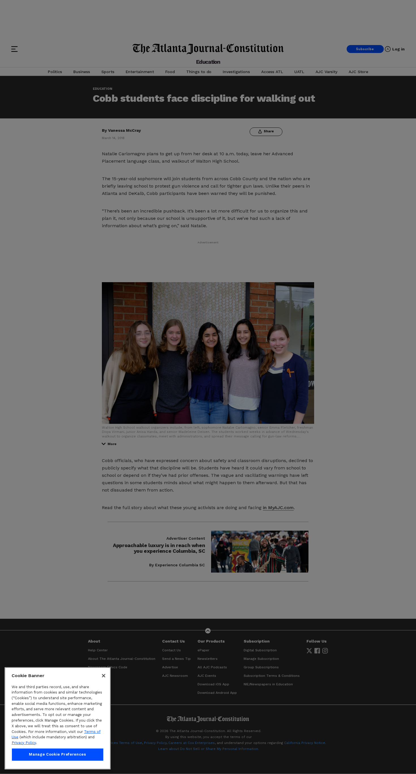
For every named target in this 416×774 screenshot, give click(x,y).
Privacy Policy (24, 743)
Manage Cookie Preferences (57, 754)
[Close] (103, 675)
